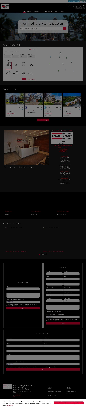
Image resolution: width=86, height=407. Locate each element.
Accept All (58, 403)
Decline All (79, 403)
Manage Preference (68, 403)
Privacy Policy (10, 405)
